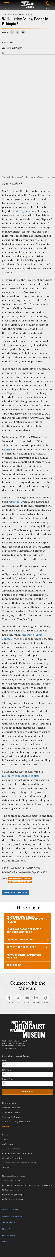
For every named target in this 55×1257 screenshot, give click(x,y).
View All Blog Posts (16, 892)
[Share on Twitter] (17, 33)
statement (19, 248)
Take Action (14, 965)
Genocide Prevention (12, 1158)
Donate (5, 1126)
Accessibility (8, 1235)
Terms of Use (8, 1223)
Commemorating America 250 (16, 1122)
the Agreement (25, 211)
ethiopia (27, 879)
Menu (7, 8)
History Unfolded (10, 1190)
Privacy (6, 1229)
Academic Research (11, 1149)
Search (48, 8)
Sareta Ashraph (15, 879)
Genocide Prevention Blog (20, 882)
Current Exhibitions (11, 1108)
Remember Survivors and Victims (18, 1153)
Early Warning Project (12, 1199)
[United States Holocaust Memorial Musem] (27, 1037)
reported (14, 501)
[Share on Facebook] (12, 33)
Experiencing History (12, 1195)
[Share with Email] (23, 33)
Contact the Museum (12, 1216)
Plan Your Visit (9, 1103)
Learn (5, 1135)
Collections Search (11, 1181)
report (6, 449)
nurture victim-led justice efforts (22, 775)
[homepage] (27, 5)
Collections (7, 1144)
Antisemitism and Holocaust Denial (19, 1163)
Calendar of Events (11, 1112)
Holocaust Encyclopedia (13, 1176)
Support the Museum (12, 1117)
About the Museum (11, 1210)
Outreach (6, 1167)
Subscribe (27, 1092)
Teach (5, 1139)
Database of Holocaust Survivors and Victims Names (27, 1185)
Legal (5, 1242)
